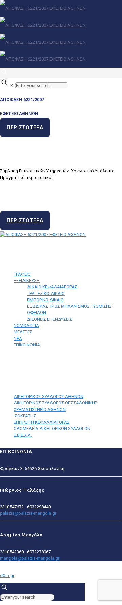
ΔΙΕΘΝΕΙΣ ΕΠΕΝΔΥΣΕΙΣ (49, 319)
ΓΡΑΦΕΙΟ (22, 274)
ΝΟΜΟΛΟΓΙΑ (26, 325)
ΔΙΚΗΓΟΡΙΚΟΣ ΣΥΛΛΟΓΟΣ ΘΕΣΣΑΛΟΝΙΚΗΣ (56, 402)
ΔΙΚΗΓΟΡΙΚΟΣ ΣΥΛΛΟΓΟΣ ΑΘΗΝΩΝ (48, 396)
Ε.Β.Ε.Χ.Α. (23, 435)
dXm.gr (7, 575)
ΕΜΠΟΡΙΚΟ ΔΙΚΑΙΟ (45, 299)
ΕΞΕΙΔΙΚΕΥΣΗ (27, 280)
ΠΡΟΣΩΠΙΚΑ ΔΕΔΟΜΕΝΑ (26, 363)
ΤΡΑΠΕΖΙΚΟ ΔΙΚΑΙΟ (46, 293)
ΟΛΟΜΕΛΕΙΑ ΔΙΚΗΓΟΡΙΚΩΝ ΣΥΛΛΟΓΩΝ (52, 428)
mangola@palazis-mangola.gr (29, 558)
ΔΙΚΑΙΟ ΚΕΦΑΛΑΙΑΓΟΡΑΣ (52, 286)
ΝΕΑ (18, 338)
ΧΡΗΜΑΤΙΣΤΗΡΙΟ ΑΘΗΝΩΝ (40, 409)
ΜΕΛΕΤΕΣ (23, 331)
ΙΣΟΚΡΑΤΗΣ (25, 415)
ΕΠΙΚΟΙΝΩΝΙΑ (27, 344)
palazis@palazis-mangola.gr (28, 513)
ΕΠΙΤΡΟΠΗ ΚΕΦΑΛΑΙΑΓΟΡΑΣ (42, 422)
